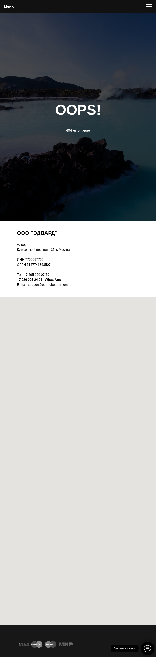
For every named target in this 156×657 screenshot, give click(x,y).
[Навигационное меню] (149, 6)
